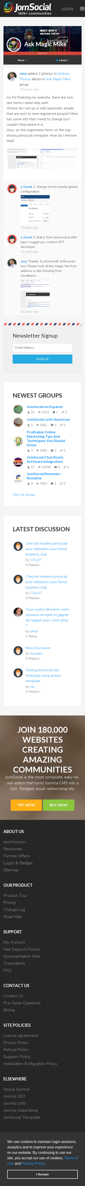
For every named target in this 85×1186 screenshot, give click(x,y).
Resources (12, 849)
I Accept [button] (42, 1174)
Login (67, 9)
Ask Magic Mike (45, 44)
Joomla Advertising (20, 1110)
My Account (14, 942)
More (21, 60)
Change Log (14, 909)
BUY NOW (59, 805)
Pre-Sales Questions (22, 1003)
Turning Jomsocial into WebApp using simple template (43, 676)
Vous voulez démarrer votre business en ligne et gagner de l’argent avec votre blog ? (47, 617)
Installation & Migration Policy (30, 1063)
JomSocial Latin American (48, 419)
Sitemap (10, 870)
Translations (14, 963)
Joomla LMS (14, 1103)
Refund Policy (16, 1049)
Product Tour (15, 895)
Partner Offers (16, 856)
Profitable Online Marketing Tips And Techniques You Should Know (46, 438)
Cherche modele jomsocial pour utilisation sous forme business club (46, 549)
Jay (32, 686)
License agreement (20, 1035)
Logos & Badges (18, 863)
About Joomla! (16, 1089)
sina (23, 73)
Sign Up (42, 359)
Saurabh (36, 653)
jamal (34, 631)
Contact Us (13, 996)
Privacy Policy (33, 1163)
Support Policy (16, 1056)
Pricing (9, 902)
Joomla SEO (14, 1096)
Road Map (12, 916)
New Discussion (38, 647)
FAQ (7, 970)
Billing (9, 1010)
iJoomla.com (14, 842)
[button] (47, 1163)
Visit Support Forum (21, 949)
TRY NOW (26, 805)
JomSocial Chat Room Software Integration (45, 459)
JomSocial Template (21, 1117)
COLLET (36, 560)
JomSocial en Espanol (45, 406)
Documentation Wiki (21, 956)
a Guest (26, 187)
